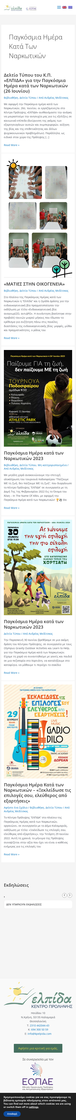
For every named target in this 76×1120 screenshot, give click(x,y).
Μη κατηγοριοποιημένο (52, 465)
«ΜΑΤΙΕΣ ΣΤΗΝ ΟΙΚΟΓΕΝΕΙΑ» (34, 284)
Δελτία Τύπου (28, 97)
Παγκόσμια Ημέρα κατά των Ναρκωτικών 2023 (34, 455)
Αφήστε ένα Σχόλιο (15, 807)
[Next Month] (70, 895)
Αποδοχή (12, 1113)
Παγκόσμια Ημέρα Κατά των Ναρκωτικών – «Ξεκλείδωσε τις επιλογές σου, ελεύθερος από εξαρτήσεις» (37, 793)
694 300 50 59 (39, 1029)
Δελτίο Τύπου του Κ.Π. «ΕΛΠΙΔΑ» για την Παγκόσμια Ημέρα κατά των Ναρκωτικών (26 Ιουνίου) (36, 83)
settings (33, 1107)
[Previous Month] (64, 895)
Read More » (11, 145)
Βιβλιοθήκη (11, 97)
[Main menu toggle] (59, 7)
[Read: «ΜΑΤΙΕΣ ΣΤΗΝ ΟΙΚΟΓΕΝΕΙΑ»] (38, 217)
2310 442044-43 (39, 1025)
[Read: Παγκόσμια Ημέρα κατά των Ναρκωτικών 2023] (38, 398)
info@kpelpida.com (39, 1033)
